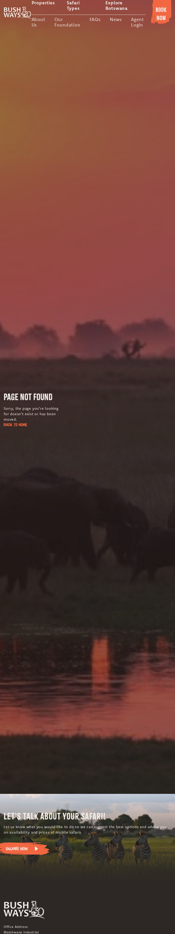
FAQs (95, 19)
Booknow (161, 13)
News (116, 19)
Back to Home (15, 424)
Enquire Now (17, 848)
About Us (38, 22)
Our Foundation (67, 22)
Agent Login (137, 22)
